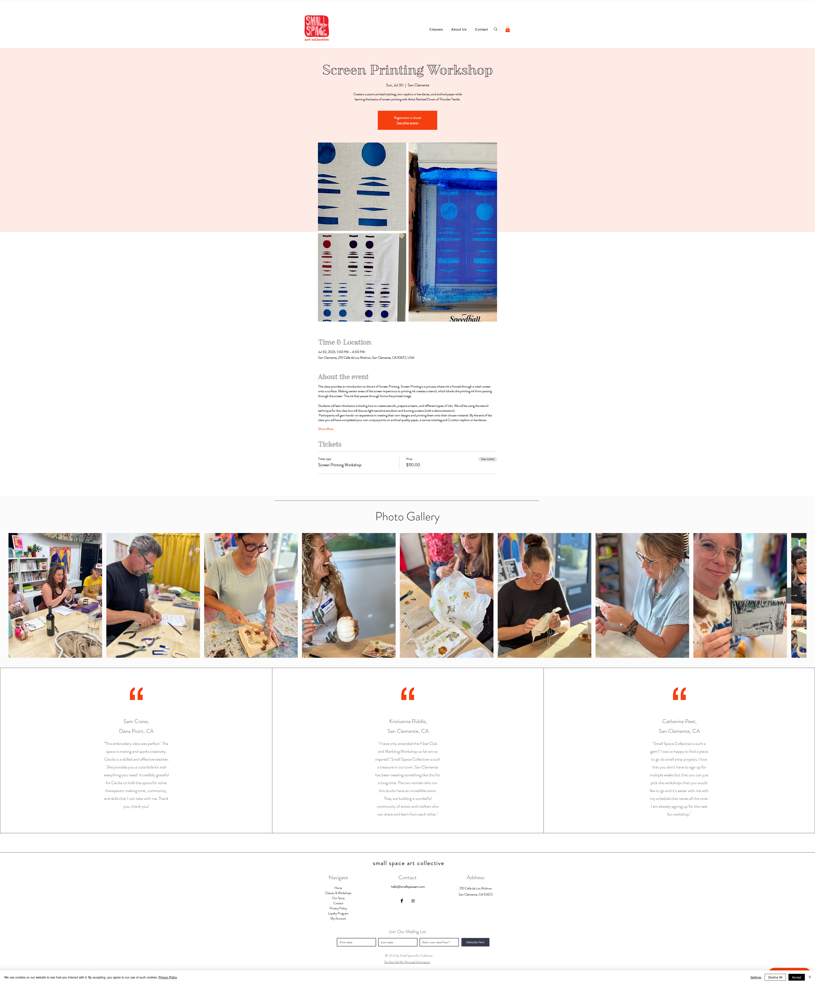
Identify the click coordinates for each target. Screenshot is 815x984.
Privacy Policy (168, 977)
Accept (796, 977)
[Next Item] (794, 595)
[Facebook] (402, 901)
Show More (325, 429)
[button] (507, 29)
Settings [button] (755, 977)
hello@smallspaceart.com (408, 886)
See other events (407, 122)
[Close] (809, 977)
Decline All (775, 977)
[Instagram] (413, 901)
